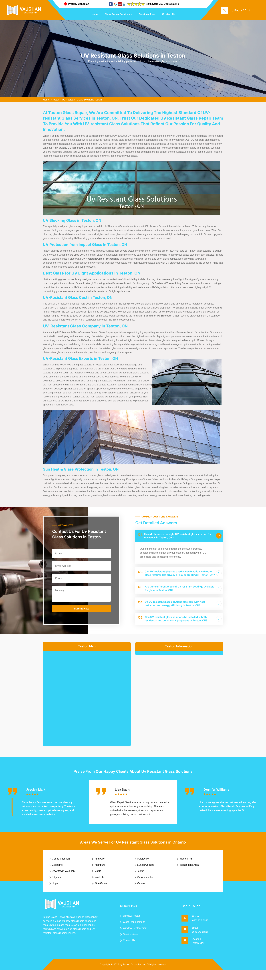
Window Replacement (135, 928)
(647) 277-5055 (243, 10)
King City (100, 858)
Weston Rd (186, 858)
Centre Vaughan (61, 858)
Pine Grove (101, 883)
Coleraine (57, 865)
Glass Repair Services (117, 14)
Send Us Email (199, 931)
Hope (55, 883)
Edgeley (56, 877)
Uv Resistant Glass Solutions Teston (82, 99)
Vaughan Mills (145, 877)
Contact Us (168, 14)
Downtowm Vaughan (63, 871)
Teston (55, 99)
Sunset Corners (145, 865)
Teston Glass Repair (134, 964)
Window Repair (131, 915)
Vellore (141, 883)
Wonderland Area (189, 865)
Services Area (147, 14)
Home (94, 14)
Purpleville (143, 858)
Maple (98, 871)
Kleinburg (100, 865)
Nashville (100, 877)
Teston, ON (197, 943)
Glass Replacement (134, 922)
